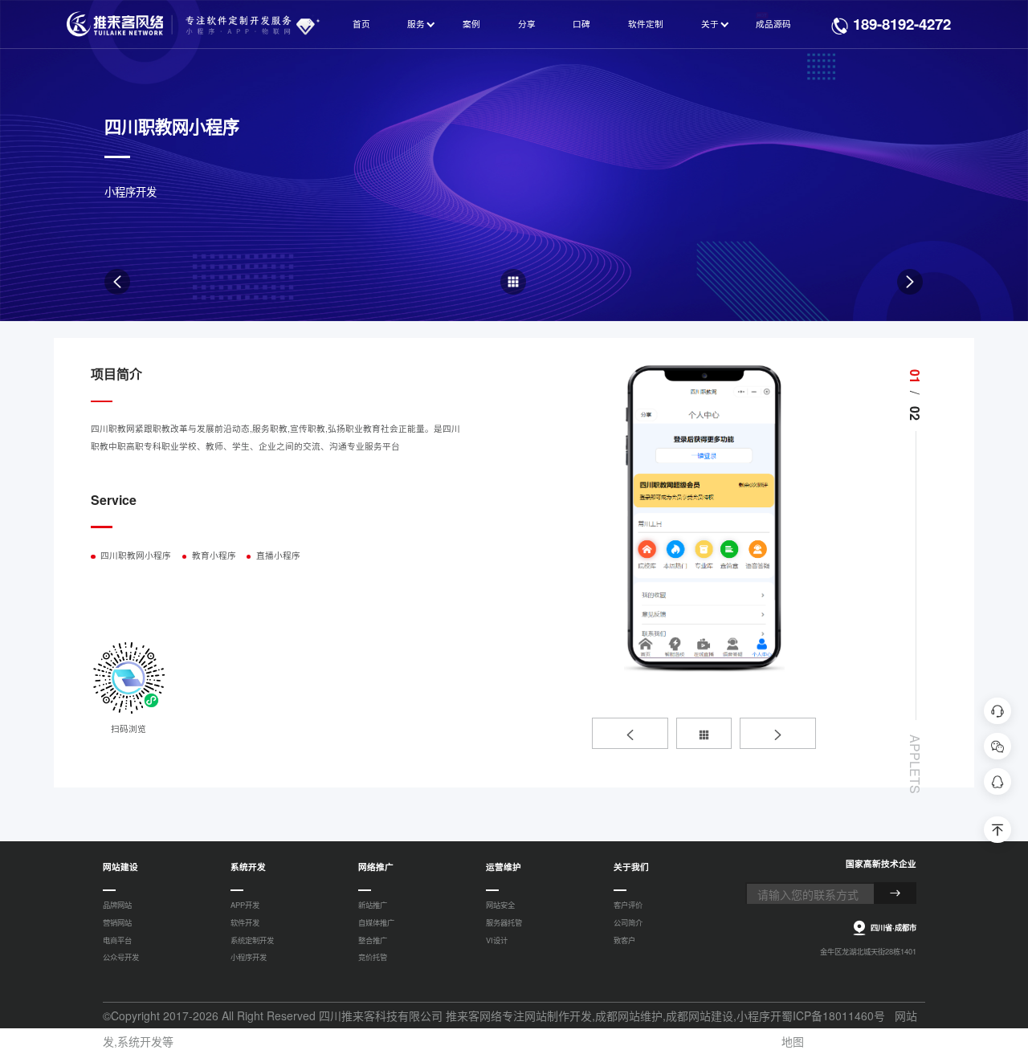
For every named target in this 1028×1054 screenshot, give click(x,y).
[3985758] (997, 781)
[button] (630, 733)
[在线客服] (997, 711)
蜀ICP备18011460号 (833, 1015)
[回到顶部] (997, 829)
